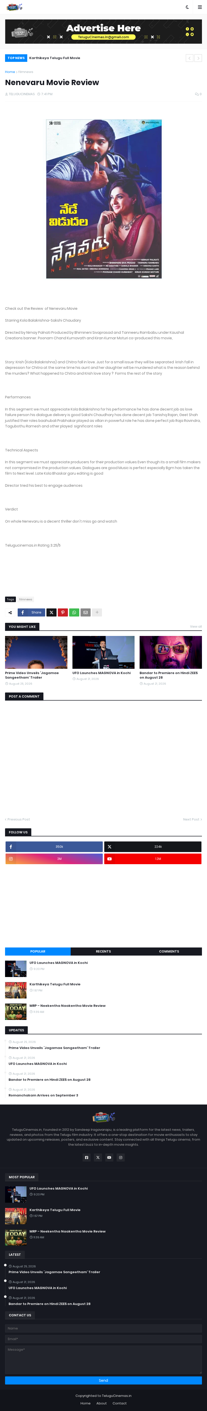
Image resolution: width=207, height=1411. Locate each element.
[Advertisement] (103, 905)
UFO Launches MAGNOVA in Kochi (101, 673)
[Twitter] (51, 612)
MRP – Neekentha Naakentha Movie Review (68, 58)
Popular (37, 951)
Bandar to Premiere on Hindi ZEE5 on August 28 (169, 675)
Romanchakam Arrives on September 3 (43, 1095)
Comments (169, 951)
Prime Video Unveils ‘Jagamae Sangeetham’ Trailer (32, 675)
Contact (120, 1403)
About (101, 1403)
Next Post (191, 819)
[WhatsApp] (74, 612)
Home (10, 71)
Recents (103, 951)
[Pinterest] (63, 612)
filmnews (25, 71)
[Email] (86, 612)
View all (196, 626)
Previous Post (19, 819)
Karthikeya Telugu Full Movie (55, 984)
